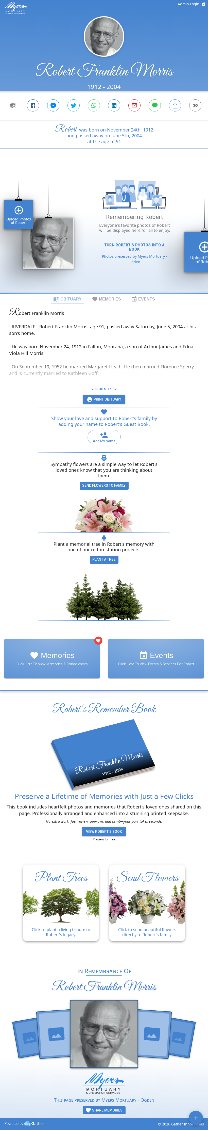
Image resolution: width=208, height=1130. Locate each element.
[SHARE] (175, 105)
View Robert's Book (104, 832)
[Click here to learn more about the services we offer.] (103, 1084)
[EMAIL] (134, 105)
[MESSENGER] (53, 105)
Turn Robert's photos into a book (135, 247)
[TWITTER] (73, 105)
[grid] (104, 229)
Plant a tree (103, 559)
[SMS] (155, 105)
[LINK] (195, 105)
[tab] (67, 299)
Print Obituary (107, 399)
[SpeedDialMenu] (196, 1118)
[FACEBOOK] (33, 105)
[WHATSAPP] (94, 105)
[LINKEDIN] (114, 105)
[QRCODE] (13, 105)
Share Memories (107, 1110)
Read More (104, 389)
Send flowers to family (104, 485)
